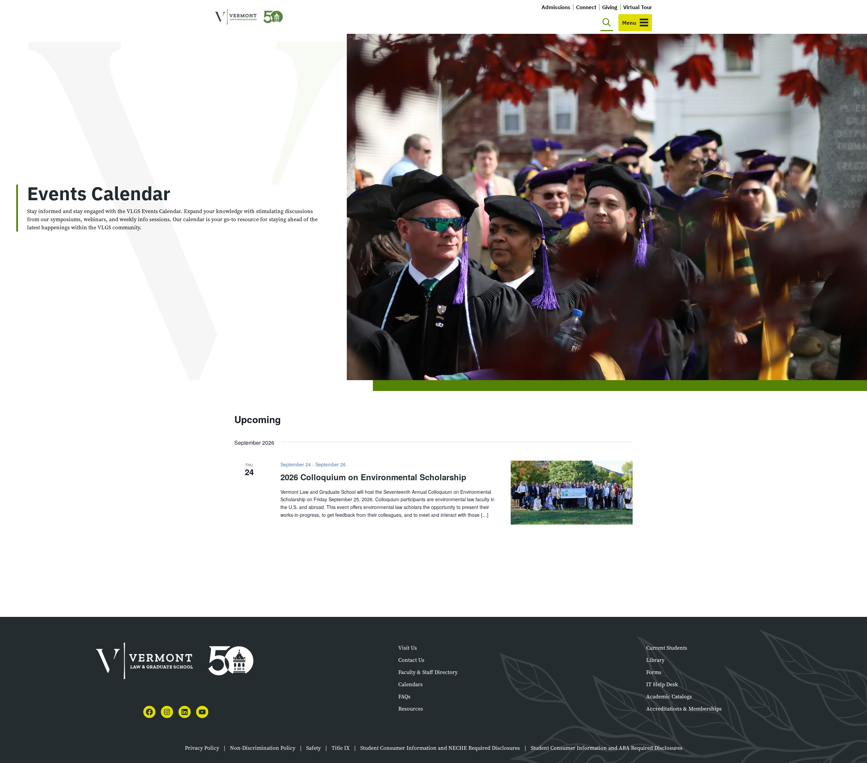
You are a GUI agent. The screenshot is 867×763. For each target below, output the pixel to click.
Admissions (556, 7)
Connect (586, 7)
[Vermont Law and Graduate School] (249, 17)
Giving (609, 7)
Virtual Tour (637, 7)
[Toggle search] (606, 22)
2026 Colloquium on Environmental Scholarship (373, 477)
